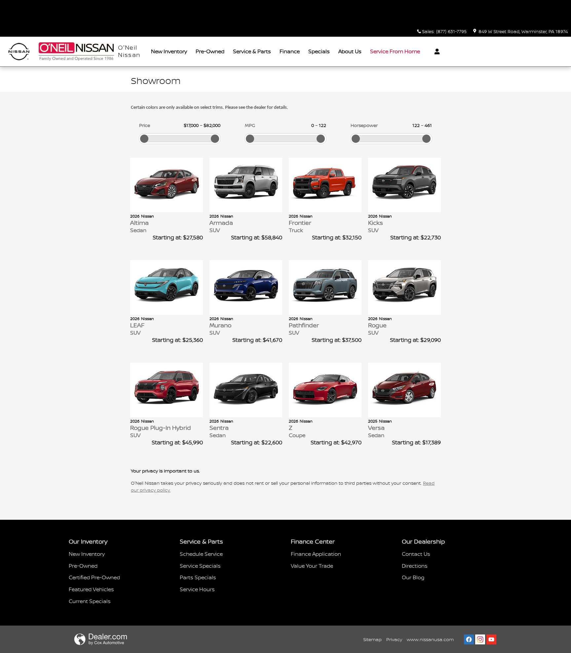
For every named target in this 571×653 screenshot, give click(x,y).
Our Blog (413, 577)
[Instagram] (480, 639)
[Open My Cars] (435, 51)
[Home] (19, 51)
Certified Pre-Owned (94, 577)
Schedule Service (201, 553)
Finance (290, 51)
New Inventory (169, 51)
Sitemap (372, 639)
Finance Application (316, 553)
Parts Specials (198, 577)
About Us (350, 51)
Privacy (394, 639)
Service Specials (200, 565)
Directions (415, 565)
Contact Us (416, 553)
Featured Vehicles (91, 589)
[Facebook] (469, 639)
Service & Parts (252, 51)
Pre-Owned (210, 51)
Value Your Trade (312, 565)
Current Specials (90, 601)
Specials (319, 51)
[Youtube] (491, 639)
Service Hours (197, 589)
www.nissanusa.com (430, 639)
